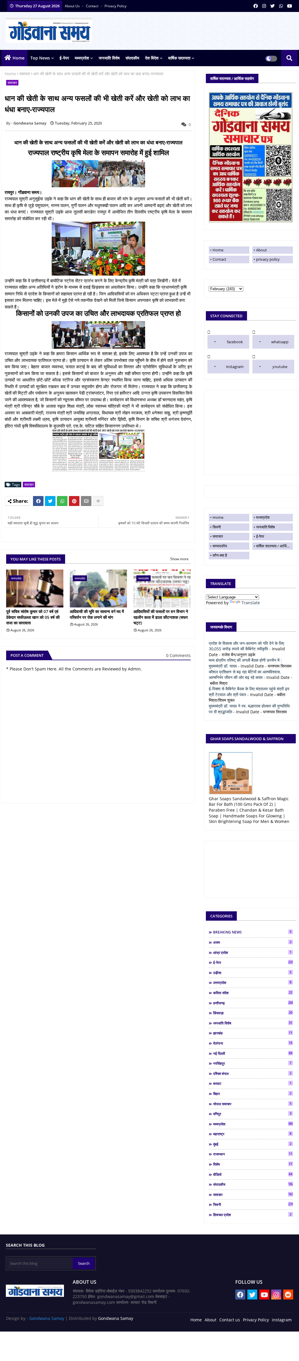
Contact (219, 259)
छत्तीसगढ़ (253, 1003)
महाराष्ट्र (252, 1133)
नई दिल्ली (252, 1053)
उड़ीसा (252, 972)
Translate (250, 602)
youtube (279, 366)
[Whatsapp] (62, 501)
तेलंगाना (252, 1043)
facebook (235, 341)
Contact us (229, 1320)
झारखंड (252, 1033)
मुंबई (252, 1144)
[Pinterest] (74, 501)
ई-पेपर (64, 58)
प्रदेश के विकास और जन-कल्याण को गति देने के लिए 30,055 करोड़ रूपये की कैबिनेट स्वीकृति (246, 646)
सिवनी (217, 527)
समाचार (24, 73)
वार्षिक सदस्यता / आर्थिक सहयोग (274, 546)
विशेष (252, 1164)
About (261, 250)
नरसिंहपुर (252, 1063)
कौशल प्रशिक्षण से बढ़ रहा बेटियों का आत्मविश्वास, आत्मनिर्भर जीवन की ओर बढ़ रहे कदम (245, 674)
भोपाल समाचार (252, 1103)
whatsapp (279, 341)
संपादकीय (132, 58)
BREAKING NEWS (252, 932)
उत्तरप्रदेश (252, 982)
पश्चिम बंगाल (252, 1073)
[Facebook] (38, 501)
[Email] (86, 501)
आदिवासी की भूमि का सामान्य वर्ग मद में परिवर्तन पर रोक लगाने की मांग (97, 614)
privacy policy (115, 5)
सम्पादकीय (220, 546)
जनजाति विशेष (109, 58)
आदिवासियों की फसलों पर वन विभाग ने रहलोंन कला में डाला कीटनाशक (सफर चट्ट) (160, 617)
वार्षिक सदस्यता (179, 58)
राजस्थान (252, 1154)
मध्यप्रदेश (82, 58)
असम (252, 942)
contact (92, 5)
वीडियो (252, 1174)
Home (19, 58)
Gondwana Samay (46, 1318)
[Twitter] (50, 501)
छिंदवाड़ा (252, 1012)
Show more (179, 558)
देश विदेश (152, 58)
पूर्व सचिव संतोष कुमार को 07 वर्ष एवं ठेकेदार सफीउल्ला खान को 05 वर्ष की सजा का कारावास (33, 617)
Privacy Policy (256, 1320)
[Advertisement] (251, 432)
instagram (235, 366)
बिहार (252, 1093)
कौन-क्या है (220, 555)
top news (40, 58)
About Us (73, 5)
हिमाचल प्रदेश (252, 1214)
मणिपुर (252, 1113)
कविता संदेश (252, 992)
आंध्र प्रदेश (252, 952)
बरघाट (252, 1083)
